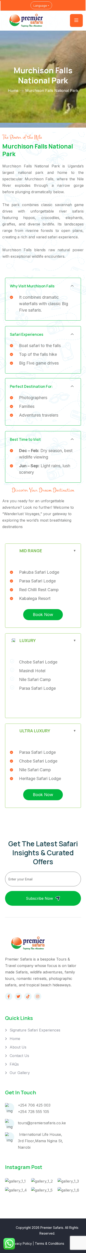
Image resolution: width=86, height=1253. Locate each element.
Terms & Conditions (49, 1243)
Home (13, 90)
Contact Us (19, 1055)
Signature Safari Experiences (35, 1030)
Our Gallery (20, 1072)
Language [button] (40, 5)
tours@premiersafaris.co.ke (42, 1123)
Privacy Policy (21, 1243)
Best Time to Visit (25, 439)
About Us (18, 1047)
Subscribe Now (39, 898)
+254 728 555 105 (33, 1111)
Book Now (43, 614)
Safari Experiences (26, 334)
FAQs (14, 1064)
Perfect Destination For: (31, 386)
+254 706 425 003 (34, 1105)
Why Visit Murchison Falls (32, 286)
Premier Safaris (51, 1228)
